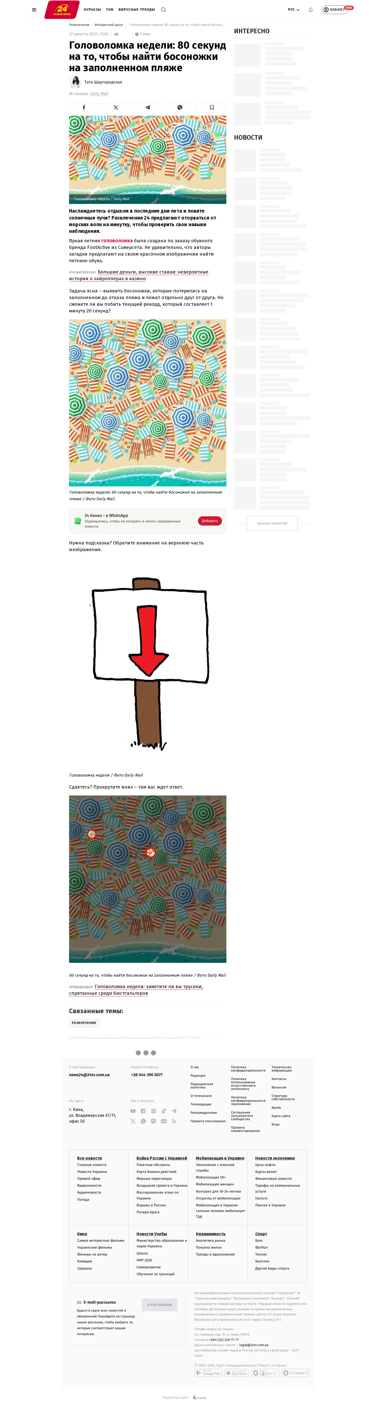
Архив (276, 1107)
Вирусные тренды (137, 9)
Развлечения (79, 25)
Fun (109, 9)
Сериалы (84, 1268)
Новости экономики (275, 1158)
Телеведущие (201, 1104)
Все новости (89, 1158)
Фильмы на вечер (92, 1254)
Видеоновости (89, 1185)
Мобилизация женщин (215, 1184)
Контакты (279, 1079)
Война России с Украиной (162, 1158)
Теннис (261, 1254)
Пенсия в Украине (270, 1205)
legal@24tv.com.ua (253, 1345)
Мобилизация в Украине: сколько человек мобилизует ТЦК (220, 1211)
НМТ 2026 (144, 1260)
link (133, 1111)
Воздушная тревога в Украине (162, 1185)
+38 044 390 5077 (147, 1075)
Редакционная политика (202, 1086)
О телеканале (201, 1096)
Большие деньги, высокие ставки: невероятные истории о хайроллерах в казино (138, 275)
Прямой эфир (88, 1178)
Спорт (261, 1233)
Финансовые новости (273, 1178)
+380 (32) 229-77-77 (224, 1340)
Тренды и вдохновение (215, 1254)
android (208, 1373)
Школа (142, 1253)
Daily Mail (99, 93)
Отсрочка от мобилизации (218, 1198)
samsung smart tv (295, 1373)
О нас (195, 1067)
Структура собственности (283, 1097)
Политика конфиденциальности (248, 1069)
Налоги (261, 1198)
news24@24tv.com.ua (89, 1075)
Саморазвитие (149, 1267)
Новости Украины (92, 1172)
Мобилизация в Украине (220, 1158)
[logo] (62, 9)
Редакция (198, 1075)
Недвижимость (211, 1233)
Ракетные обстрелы (153, 1165)
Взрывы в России (151, 1205)
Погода (83, 1199)
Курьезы (92, 9)
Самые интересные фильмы (100, 1240)
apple (237, 1373)
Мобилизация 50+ (211, 1177)
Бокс (259, 1240)
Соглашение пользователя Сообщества (242, 1116)
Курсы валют (266, 1172)
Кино (82, 1233)
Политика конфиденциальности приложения (248, 1101)
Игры (276, 1124)
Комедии (84, 1261)
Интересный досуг (109, 25)
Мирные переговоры (154, 1178)
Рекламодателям (204, 1113)
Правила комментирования (245, 1129)
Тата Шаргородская (103, 82)
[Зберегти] (211, 107)
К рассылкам (160, 1305)
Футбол (261, 1247)
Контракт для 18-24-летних (218, 1191)
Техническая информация (282, 1069)
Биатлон (262, 1261)
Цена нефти (265, 1165)
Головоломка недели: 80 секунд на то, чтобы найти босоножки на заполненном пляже (177, 25)
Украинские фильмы (94, 1247)
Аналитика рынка (211, 1240)
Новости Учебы (152, 1233)
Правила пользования (208, 1121)
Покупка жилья (209, 1247)
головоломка (117, 241)
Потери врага (148, 1212)
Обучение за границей (156, 1274)
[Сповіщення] (310, 9)
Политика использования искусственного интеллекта (243, 1084)
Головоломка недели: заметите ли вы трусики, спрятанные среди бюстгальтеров (136, 990)
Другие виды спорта (272, 1268)
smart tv (265, 1373)
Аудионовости (89, 1192)
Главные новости (92, 1165)
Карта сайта (281, 1116)
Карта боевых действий (156, 1172)
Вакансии (279, 1087)
